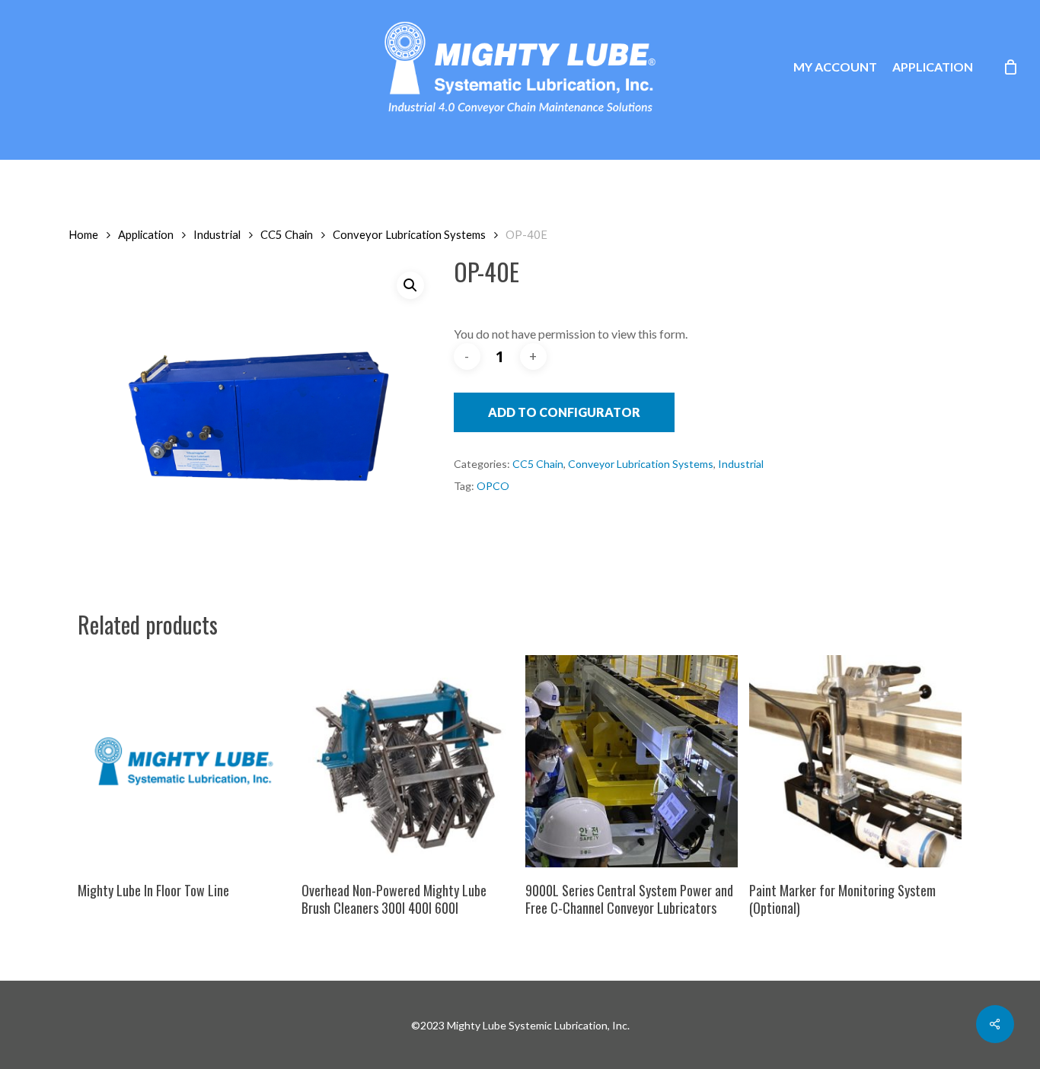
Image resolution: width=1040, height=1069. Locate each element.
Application (146, 234)
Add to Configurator (564, 412)
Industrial (217, 234)
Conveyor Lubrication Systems (409, 234)
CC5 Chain (286, 234)
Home (83, 234)
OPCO (493, 485)
